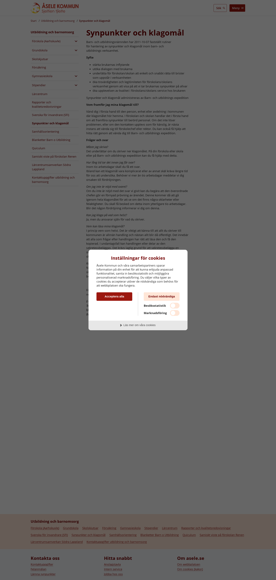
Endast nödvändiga (161, 296)
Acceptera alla (114, 296)
